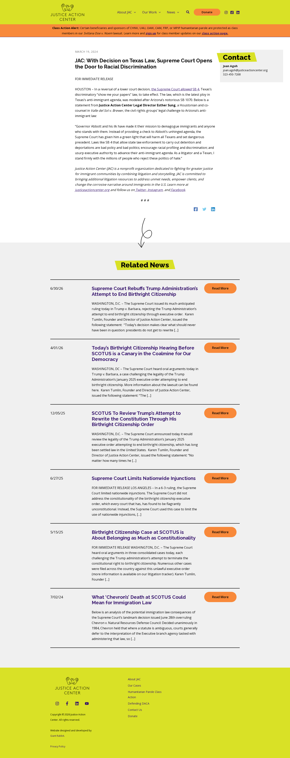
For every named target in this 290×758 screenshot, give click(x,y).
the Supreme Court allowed (171, 89)
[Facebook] (232, 12)
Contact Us (135, 710)
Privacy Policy (57, 746)
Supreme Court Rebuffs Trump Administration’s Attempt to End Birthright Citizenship (145, 291)
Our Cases (134, 685)
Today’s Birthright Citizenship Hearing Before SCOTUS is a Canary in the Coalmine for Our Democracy (143, 353)
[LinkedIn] (77, 704)
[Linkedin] (238, 12)
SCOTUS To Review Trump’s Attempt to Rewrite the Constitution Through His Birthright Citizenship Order (136, 418)
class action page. (215, 33)
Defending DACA (138, 703)
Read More (220, 288)
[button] (134, 12)
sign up (151, 33)
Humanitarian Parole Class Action (145, 694)
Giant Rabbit (57, 735)
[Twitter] (204, 209)
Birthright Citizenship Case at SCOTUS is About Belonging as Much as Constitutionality (144, 535)
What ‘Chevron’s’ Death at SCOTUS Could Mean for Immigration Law (139, 600)
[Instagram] (226, 12)
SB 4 (196, 89)
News (171, 12)
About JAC (134, 679)
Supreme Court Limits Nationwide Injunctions (144, 478)
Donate (133, 716)
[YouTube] (87, 704)
